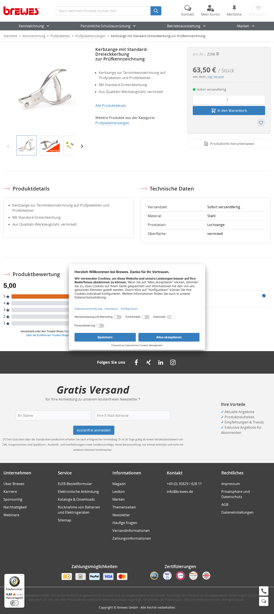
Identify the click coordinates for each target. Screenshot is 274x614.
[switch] (14, 603)
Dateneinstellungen (237, 512)
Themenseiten (124, 507)
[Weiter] (82, 146)
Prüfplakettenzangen (90, 36)
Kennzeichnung (31, 26)
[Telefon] (263, 591)
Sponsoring (12, 499)
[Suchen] (156, 10)
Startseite (10, 36)
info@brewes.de (180, 491)
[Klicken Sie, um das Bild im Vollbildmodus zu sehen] (45, 88)
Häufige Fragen (124, 522)
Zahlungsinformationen (131, 538)
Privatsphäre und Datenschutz (235, 494)
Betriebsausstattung (183, 26)
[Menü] (21, 576)
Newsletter (121, 515)
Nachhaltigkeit (15, 507)
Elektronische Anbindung (78, 491)
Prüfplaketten (60, 36)
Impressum (230, 483)
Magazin (119, 483)
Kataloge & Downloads (76, 499)
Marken (243, 26)
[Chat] (263, 601)
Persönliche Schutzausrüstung (105, 26)
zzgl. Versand (216, 76)
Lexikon (118, 491)
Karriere (10, 491)
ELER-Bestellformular (75, 483)
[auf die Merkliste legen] (261, 123)
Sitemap (64, 520)
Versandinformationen (131, 530)
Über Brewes (13, 483)
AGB (224, 504)
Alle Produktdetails (110, 105)
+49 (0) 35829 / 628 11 (184, 483)
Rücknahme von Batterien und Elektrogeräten (79, 510)
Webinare (11, 515)
